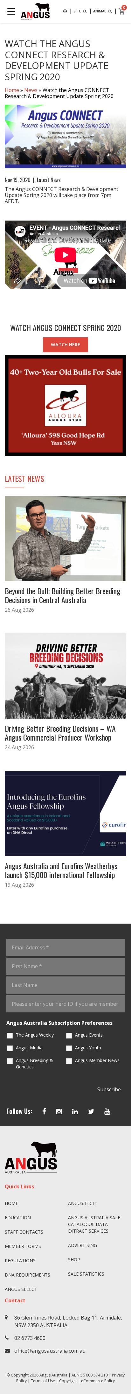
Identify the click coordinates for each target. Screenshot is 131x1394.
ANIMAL (100, 11)
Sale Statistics (86, 1274)
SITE (77, 11)
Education (18, 1217)
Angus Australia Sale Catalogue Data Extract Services (94, 1224)
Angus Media (29, 1048)
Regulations (20, 1260)
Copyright (68, 1380)
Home (12, 90)
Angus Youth (88, 1048)
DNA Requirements (27, 1275)
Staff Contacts (24, 1232)
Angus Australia (53, 1375)
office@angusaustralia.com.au (50, 1350)
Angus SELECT (21, 1289)
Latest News (49, 180)
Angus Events (89, 1035)
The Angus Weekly (35, 1035)
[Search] (65, 11)
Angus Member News (97, 1060)
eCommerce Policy (98, 1380)
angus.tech (82, 1203)
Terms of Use (43, 1380)
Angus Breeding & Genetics (34, 1063)
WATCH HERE (65, 344)
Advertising (82, 1245)
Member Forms (23, 1246)
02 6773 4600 (29, 1337)
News (31, 90)
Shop (74, 1260)
